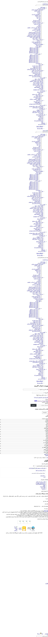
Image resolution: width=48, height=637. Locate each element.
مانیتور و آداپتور (37, 10)
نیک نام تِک (46, 510)
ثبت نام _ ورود (40, 126)
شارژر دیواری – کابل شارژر (37, 80)
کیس (39, 19)
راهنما (44, 485)
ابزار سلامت (40, 115)
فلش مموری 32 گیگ (34, 49)
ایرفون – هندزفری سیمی (38, 83)
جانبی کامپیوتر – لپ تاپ (38, 22)
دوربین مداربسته (39, 100)
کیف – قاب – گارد (39, 86)
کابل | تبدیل (40, 64)
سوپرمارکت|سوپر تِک (38, 120)
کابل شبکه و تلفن (36, 96)
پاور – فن (38, 18)
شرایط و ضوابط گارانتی (41, 484)
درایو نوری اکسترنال (36, 21)
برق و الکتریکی (42, 108)
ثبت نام (35, 400)
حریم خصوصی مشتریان (41, 483)
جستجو (46, 403)
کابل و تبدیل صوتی (36, 67)
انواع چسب (40, 118)
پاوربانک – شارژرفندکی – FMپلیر (36, 81)
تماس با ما (43, 487)
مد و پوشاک (40, 119)
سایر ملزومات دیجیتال (40, 114)
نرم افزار (38, 40)
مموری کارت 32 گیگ (33, 57)
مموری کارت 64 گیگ (33, 58)
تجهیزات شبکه (40, 92)
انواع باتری (41, 113)
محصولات (43, 123)
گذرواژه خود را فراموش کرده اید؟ (41, 397)
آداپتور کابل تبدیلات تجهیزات (34, 104)
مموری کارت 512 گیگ (33, 62)
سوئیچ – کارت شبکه (36, 94)
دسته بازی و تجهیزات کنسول (34, 32)
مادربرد (38, 13)
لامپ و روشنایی (39, 109)
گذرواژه (46, 392)
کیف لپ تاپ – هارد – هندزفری (34, 34)
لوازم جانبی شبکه (39, 95)
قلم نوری (38, 26)
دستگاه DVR (37, 102)
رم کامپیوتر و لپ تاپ (36, 14)
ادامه (47, 399)
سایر (42, 121)
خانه (47, 457)
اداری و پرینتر (42, 105)
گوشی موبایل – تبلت (39, 78)
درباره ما (44, 488)
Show (46, 454)
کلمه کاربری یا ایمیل (43, 389)
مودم (39, 93)
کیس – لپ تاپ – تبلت (36, 71)
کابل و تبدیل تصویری (36, 65)
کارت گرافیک (37, 15)
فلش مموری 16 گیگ (34, 47)
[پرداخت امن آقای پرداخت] (15, 528)
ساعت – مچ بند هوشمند (38, 89)
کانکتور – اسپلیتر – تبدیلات (35, 99)
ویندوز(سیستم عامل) (36, 41)
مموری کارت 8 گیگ (34, 55)
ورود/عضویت (45, 3)
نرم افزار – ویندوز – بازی (38, 39)
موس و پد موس (37, 24)
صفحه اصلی (42, 7)
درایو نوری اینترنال (36, 20)
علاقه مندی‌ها (40, 128)
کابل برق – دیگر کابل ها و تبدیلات (33, 69)
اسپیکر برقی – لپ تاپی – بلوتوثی (33, 27)
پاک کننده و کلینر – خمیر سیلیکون (33, 35)
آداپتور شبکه (38, 98)
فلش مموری (37, 46)
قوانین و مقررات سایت (41, 481)
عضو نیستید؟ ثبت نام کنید (43, 400)
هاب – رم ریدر (37, 31)
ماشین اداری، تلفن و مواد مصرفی (36, 106)
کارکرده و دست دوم (36, 76)
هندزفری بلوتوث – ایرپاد (38, 82)
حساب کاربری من (42, 124)
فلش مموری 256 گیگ (33, 52)
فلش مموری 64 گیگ (34, 50)
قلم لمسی (41, 88)
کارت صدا (38, 16)
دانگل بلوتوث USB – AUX (35, 37)
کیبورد (39, 25)
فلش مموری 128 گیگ (33, 51)
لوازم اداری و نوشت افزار (37, 107)
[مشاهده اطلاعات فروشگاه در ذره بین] (20, 528)
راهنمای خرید (43, 486)
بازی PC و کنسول (36, 43)
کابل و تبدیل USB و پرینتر (35, 68)
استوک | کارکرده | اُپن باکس (37, 70)
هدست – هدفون (37, 28)
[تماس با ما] (47, 635)
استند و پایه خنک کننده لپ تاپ (34, 33)
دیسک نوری (38, 63)
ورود (37, 395)
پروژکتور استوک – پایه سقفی (34, 75)
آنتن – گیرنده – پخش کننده (37, 112)
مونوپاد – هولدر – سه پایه (38, 84)
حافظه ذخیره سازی (39, 44)
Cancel (46, 455)
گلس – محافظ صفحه (38, 87)
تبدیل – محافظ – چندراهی (37, 111)
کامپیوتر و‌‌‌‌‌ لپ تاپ (41, 8)
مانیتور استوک (37, 74)
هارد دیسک (38, 45)
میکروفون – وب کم (36, 30)
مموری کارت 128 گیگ (33, 59)
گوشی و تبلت (42, 77)
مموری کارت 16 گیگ (33, 56)
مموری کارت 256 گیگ (33, 61)
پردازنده (38, 12)
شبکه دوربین (42, 90)
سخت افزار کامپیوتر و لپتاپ (37, 9)
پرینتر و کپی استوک (36, 72)
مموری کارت (37, 53)
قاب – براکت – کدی (36, 38)
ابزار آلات (41, 117)
